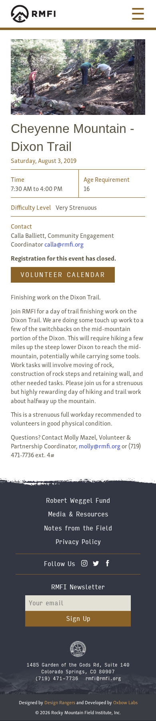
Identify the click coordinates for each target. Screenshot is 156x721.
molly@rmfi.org (99, 445)
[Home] (41, 14)
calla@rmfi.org (64, 244)
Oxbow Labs (125, 702)
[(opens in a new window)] (78, 648)
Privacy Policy (78, 542)
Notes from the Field (78, 528)
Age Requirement (107, 179)
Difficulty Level (31, 207)
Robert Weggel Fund (78, 500)
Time (17, 179)
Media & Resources (78, 514)
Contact (21, 225)
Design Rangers (59, 702)
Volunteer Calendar (62, 275)
